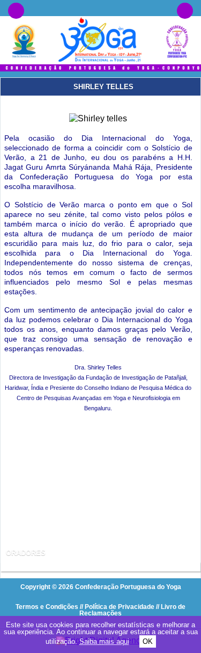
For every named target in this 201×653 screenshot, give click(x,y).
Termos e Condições (47, 607)
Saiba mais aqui (104, 641)
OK (148, 641)
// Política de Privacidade (117, 607)
